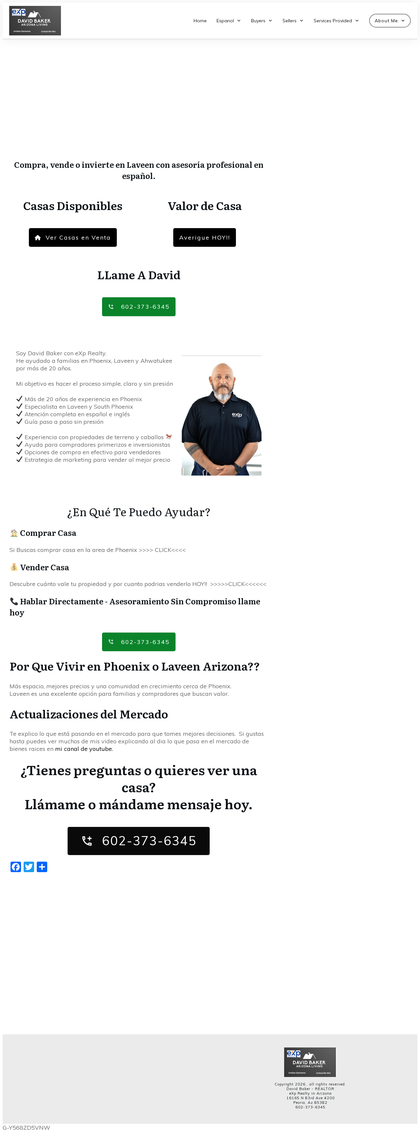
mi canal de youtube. (84, 749)
